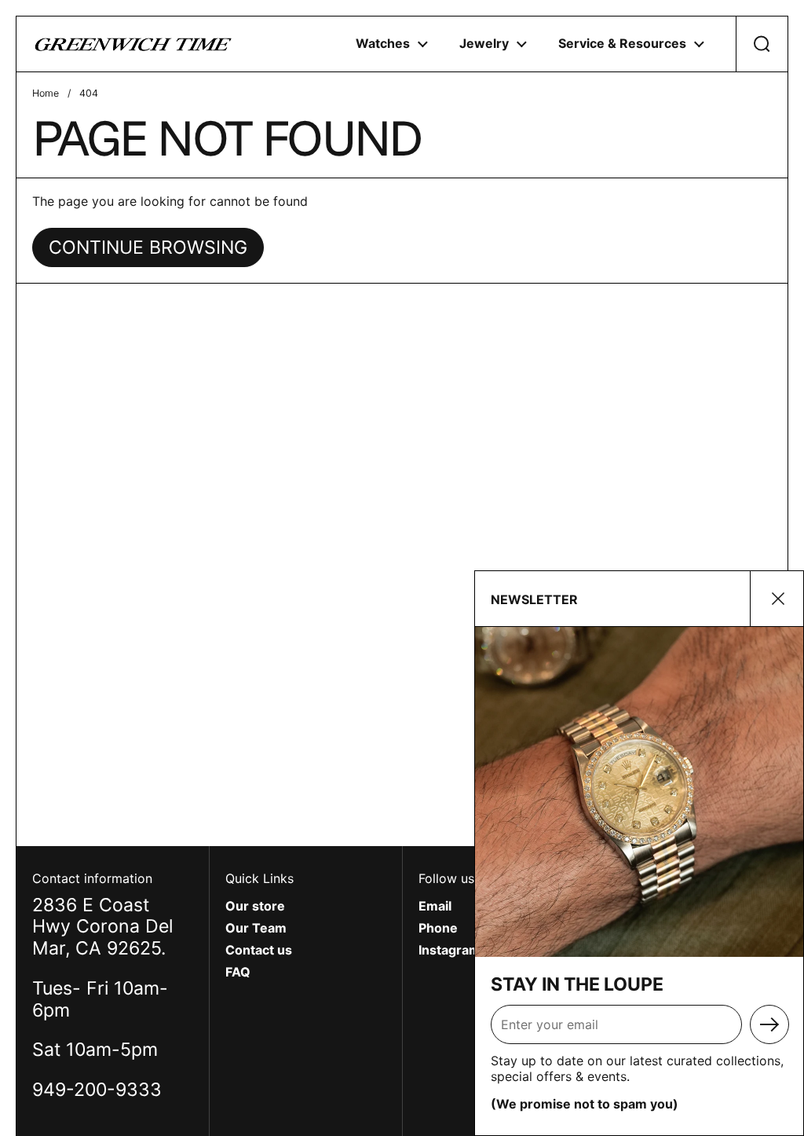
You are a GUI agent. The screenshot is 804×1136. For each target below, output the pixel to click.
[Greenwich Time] (133, 44)
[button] (762, 43)
